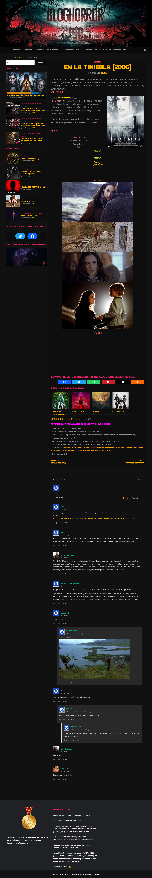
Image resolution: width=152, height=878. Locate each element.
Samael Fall (78, 712)
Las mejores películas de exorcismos (25, 95)
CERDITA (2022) (27, 201)
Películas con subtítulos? (114, 50)
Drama (28, 213)
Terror (97, 61)
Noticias (35, 93)
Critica (23, 156)
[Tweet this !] (79, 382)
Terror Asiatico (93, 50)
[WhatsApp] (93, 382)
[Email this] (123, 382)
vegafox (81, 730)
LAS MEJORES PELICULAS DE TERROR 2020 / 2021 (32, 139)
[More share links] (137, 382)
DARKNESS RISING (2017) (135, 461)
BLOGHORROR (57, 419)
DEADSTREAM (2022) (30, 158)
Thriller (40, 213)
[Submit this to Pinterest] (108, 382)
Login (139, 480)
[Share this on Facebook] (64, 382)
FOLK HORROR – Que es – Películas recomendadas (33, 109)
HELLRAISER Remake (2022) (33, 187)
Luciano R (77, 634)
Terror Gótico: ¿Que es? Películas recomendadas (33, 124)
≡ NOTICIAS (27, 50)
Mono (104, 72)
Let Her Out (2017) (58, 461)
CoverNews (83, 874)
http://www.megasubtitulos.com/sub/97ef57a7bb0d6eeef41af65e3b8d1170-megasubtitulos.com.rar (96, 518)
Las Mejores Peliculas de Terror (18, 93)
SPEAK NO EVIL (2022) (30, 215)
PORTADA (16, 50)
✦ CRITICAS (39, 50)
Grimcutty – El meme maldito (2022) (31, 172)
